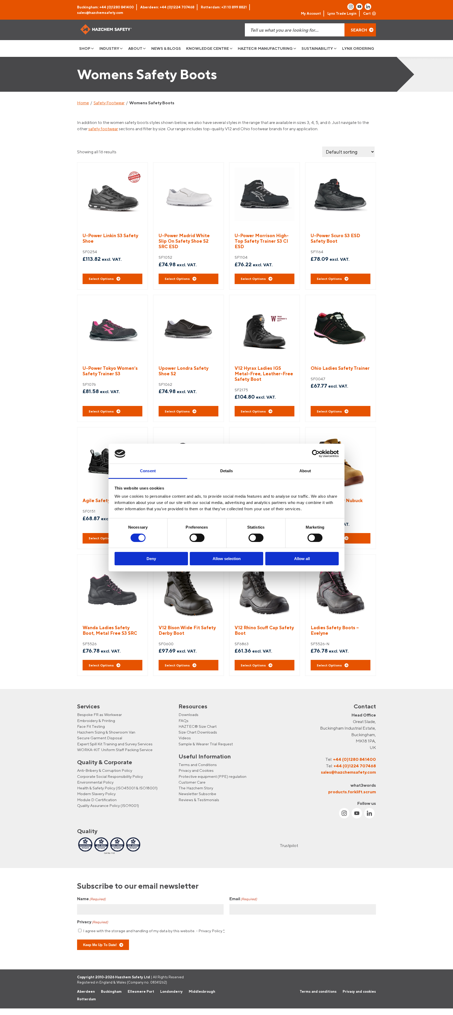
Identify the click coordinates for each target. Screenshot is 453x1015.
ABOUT (135, 48)
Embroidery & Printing (96, 720)
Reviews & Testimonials (199, 799)
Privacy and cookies (359, 991)
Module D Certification (97, 799)
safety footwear (103, 128)
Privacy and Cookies (196, 770)
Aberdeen (86, 991)
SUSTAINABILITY (317, 48)
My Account (311, 13)
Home (83, 102)
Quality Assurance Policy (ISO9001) (108, 805)
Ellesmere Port (141, 991)
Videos (185, 738)
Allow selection (227, 558)
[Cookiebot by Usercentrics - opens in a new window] (316, 454)
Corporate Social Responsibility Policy (110, 776)
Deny (151, 558)
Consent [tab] (148, 471)
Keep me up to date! (100, 945)
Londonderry (171, 991)
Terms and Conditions (198, 764)
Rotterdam (86, 999)
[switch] (197, 538)
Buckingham (111, 991)
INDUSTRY (109, 48)
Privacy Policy (210, 931)
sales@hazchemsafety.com (100, 12)
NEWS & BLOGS (166, 48)
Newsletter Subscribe (197, 794)
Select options (101, 279)
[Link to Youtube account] (359, 6)
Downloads (188, 714)
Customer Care (192, 782)
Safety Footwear (109, 102)
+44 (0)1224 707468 (354, 765)
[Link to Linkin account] (368, 6)
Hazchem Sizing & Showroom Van (106, 732)
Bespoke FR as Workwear (99, 714)
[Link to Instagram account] (350, 6)
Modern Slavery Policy (96, 794)
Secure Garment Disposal (99, 738)
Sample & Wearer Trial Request (206, 744)
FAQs (183, 720)
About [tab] (305, 471)
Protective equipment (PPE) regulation (212, 776)
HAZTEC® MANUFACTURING (265, 48)
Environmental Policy (95, 782)
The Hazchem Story (196, 788)
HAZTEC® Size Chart (198, 726)
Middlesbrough (202, 991)
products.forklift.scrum (352, 791)
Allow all (302, 558)
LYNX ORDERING (358, 48)
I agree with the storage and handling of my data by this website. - (154, 931)
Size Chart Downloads (198, 732)
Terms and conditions (318, 991)
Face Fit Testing (91, 726)
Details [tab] (226, 471)
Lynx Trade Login (342, 13)
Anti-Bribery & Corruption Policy (104, 770)
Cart (367, 13)
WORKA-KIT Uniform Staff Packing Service (115, 749)
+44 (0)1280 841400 (354, 759)
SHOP (84, 48)
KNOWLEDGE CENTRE (207, 48)
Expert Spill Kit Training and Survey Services (115, 744)
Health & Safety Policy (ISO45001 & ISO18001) (117, 788)
